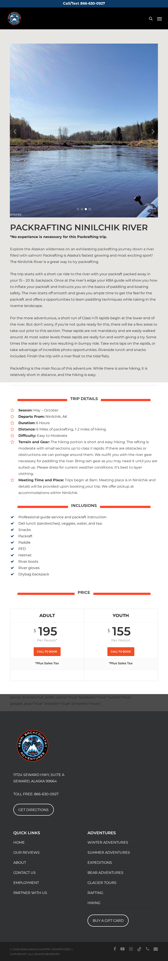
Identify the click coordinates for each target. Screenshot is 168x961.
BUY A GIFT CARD (108, 921)
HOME (19, 842)
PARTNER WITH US (30, 893)
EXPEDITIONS (100, 862)
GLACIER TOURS (102, 883)
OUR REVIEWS (26, 852)
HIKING (94, 903)
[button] (159, 18)
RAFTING (95, 893)
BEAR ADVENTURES (105, 873)
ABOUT (19, 862)
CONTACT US (24, 873)
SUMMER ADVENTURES (109, 852)
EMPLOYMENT (26, 883)
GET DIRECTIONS (33, 810)
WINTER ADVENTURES (108, 842)
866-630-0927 (46, 794)
